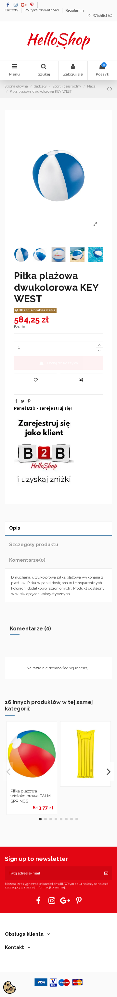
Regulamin (74, 10)
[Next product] (111, 88)
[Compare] (32, 784)
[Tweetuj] (22, 401)
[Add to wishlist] (35, 380)
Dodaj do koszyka (62, 363)
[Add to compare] (81, 380)
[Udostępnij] (16, 401)
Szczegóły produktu (33, 544)
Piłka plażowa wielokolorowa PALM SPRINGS (30, 796)
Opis (14, 528)
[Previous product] (108, 88)
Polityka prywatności (42, 10)
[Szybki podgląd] (40, 784)
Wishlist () (102, 16)
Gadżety (12, 10)
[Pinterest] (29, 401)
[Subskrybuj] (106, 873)
